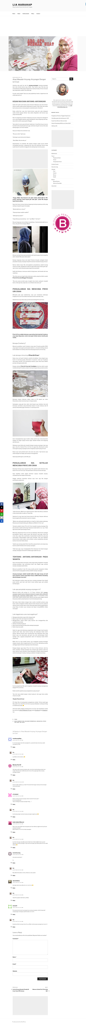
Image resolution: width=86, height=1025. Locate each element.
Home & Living (55, 166)
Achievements (26, 13)
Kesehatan (40, 721)
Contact (38, 13)
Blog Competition (20, 721)
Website (15, 971)
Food (16, 719)
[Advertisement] (43, 26)
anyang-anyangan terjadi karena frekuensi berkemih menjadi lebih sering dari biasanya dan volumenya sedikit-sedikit (30, 594)
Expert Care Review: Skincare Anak (59, 120)
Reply (14, 747)
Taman (54, 159)
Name (14, 957)
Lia (21, 77)
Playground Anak (57, 157)
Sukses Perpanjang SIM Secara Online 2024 (61, 123)
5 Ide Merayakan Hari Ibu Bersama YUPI (60, 118)
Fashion (54, 173)
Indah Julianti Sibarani (18, 822)
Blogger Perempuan (30, 721)
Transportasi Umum (57, 161)
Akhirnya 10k (54, 125)
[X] (1, 507)
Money (54, 175)
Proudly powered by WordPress (19, 1021)
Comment (16, 938)
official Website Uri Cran (25, 710)
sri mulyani (15, 794)
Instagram (44, 710)
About (18, 13)
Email (14, 964)
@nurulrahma (16, 880)
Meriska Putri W (17, 765)
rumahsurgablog (17, 738)
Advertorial (54, 186)
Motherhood (54, 153)
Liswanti (15, 905)
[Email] (1, 517)
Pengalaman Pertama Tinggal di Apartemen (61, 115)
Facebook (37, 710)
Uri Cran (22, 722)
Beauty (53, 179)
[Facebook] (1, 504)
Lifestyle (53, 169)
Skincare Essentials (57, 183)
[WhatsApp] (1, 514)
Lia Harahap (22, 4)
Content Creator (55, 164)
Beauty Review (56, 181)
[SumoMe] (1, 521)
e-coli (42, 605)
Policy (32, 13)
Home (13, 13)
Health (54, 176)
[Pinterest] (1, 510)
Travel (53, 156)
